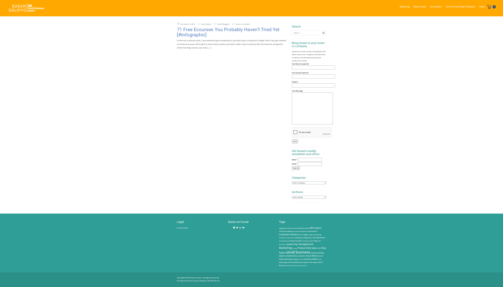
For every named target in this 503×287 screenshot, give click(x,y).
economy (290, 238)
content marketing (285, 231)
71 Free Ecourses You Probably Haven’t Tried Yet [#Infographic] (228, 32)
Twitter (293, 265)
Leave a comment (243, 24)
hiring (316, 241)
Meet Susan (419, 6)
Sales (314, 247)
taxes (320, 259)
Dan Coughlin (304, 235)
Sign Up (296, 168)
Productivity (304, 247)
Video (482, 6)
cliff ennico (315, 227)
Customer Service (288, 234)
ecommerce (283, 238)
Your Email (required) (300, 73)
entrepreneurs (284, 241)
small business (298, 252)
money (294, 248)
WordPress (215, 281)
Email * (294, 164)
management (305, 244)
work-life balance (301, 265)
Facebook (305, 241)
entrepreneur (319, 237)
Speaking (404, 6)
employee (299, 238)
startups (296, 259)
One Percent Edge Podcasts (460, 6)
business (294, 228)
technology (283, 262)
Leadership (292, 244)
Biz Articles (436, 6)
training (287, 265)
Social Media (311, 255)
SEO (318, 248)
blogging (281, 228)
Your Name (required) (300, 64)
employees (307, 237)
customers (312, 231)
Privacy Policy (182, 228)
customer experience (300, 231)
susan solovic (311, 258)
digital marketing (315, 235)
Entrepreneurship (295, 241)
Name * (295, 159)
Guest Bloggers (223, 24)
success (301, 259)
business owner (303, 228)
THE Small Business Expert (298, 262)
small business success (295, 256)
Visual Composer (200, 281)
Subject (295, 82)
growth (310, 241)
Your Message (297, 91)
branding (288, 228)
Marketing (285, 248)
